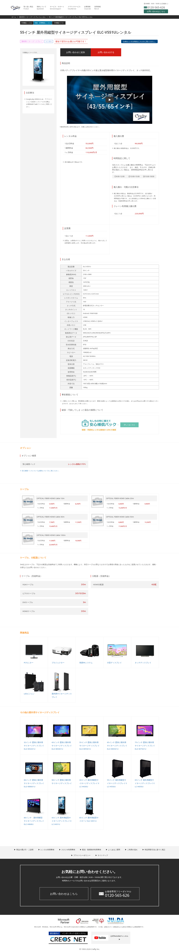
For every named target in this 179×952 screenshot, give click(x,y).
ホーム (14, 17)
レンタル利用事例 (47, 849)
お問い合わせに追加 (75, 52)
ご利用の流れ (132, 849)
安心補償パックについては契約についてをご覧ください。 (41, 471)
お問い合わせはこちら (64, 893)
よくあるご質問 (114, 849)
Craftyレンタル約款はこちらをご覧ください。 (139, 41)
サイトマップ (103, 855)
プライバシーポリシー (81, 855)
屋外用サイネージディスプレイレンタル (32, 17)
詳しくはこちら (129, 425)
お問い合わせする (106, 52)
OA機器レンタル (26, 23)
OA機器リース (59, 23)
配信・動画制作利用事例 (91, 849)
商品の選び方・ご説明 (24, 849)
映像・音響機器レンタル (43, 23)
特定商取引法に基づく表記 (155, 849)
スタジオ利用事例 (68, 849)
